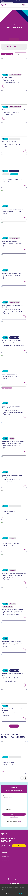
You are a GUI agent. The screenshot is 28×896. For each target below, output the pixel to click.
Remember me (8, 809)
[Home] (3, 5)
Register (19, 821)
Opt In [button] (7, 893)
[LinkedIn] (13, 884)
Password (5, 802)
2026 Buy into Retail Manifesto (7, 1)
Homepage (3, 8)
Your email (5, 795)
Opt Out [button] (20, 893)
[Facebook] (18, 884)
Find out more (17, 823)
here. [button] (3, 889)
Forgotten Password (14, 817)
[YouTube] (15, 884)
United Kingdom (14, 879)
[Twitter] (10, 884)
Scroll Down (14, 39)
